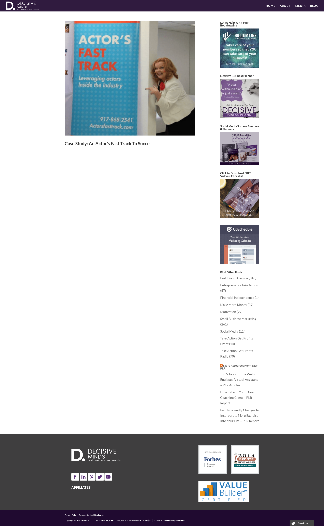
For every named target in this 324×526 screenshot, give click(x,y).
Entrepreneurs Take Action (239, 285)
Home (270, 6)
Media (300, 6)
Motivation (228, 312)
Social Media (229, 331)
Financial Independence (237, 298)
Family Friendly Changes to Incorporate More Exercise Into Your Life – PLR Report (239, 415)
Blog (314, 6)
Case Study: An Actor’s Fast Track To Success (109, 143)
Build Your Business (234, 278)
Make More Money (233, 305)
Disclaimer (99, 515)
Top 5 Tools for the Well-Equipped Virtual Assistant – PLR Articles (239, 379)
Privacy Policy (71, 515)
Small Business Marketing (238, 319)
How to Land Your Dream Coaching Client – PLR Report (238, 397)
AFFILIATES (80, 487)
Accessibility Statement (174, 520)
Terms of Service (86, 515)
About (285, 6)
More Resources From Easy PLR (239, 367)
